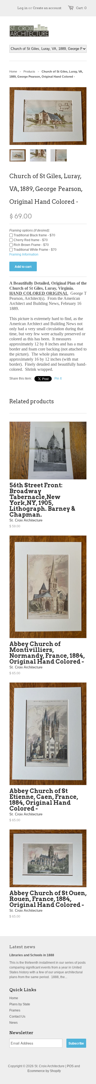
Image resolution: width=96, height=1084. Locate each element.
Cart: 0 (81, 8)
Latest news (22, 946)
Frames (14, 1010)
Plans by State (19, 1004)
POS (70, 1066)
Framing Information (23, 254)
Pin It (58, 378)
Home (13, 998)
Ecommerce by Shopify (44, 1071)
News (13, 1023)
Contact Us (17, 1016)
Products (29, 71)
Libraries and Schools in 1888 (31, 955)
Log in (22, 8)
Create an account (47, 8)
